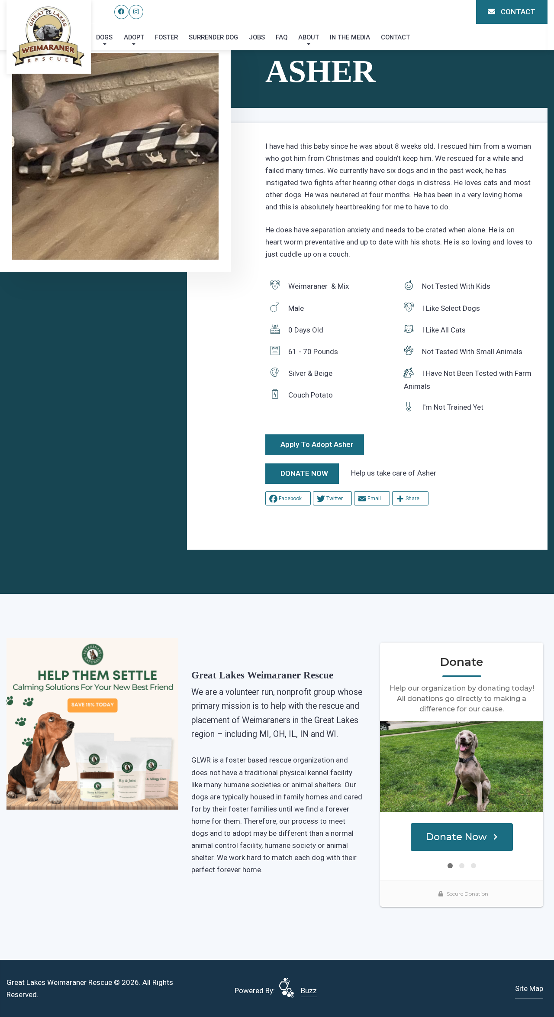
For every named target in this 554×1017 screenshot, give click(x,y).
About (308, 37)
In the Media (350, 37)
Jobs (257, 37)
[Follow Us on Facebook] (121, 12)
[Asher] (115, 156)
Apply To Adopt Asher (316, 444)
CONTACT (517, 11)
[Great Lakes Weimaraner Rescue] (48, 36)
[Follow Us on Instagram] (136, 12)
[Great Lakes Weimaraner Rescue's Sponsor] (92, 723)
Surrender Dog (213, 37)
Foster (166, 37)
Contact (395, 37)
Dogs (104, 37)
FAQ (281, 37)
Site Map (529, 988)
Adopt (134, 37)
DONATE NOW (304, 473)
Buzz (309, 990)
